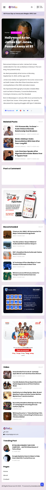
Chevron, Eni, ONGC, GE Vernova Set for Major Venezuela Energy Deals (27, 232)
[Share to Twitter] (17, 110)
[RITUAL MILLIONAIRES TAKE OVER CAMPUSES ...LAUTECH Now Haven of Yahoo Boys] (6, 448)
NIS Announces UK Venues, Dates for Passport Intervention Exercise (26, 274)
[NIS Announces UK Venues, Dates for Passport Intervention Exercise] (7, 276)
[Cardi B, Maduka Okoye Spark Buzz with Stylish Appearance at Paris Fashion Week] (7, 385)
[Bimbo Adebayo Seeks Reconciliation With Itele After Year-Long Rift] (8, 143)
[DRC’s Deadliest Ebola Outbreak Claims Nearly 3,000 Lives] (7, 255)
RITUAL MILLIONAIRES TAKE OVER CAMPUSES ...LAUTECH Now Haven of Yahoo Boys (25, 447)
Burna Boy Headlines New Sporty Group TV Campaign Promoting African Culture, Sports (27, 404)
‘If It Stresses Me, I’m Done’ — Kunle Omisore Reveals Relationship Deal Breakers (27, 128)
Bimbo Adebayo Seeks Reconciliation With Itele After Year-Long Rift (27, 141)
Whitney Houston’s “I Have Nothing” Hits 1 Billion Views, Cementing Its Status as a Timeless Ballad (27, 415)
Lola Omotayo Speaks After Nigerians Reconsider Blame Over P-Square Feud (28, 153)
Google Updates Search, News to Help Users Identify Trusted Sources (26, 457)
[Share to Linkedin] (24, 110)
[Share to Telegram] (27, 110)
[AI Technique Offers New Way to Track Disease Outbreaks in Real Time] (7, 266)
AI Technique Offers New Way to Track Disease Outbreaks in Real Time (27, 263)
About (5, 475)
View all (40, 121)
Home (7, 32)
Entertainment (16, 33)
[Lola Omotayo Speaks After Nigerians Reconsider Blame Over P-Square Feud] (8, 155)
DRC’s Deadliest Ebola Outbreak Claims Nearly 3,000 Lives (27, 253)
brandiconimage (37, 486)
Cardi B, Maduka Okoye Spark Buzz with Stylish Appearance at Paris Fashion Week (27, 384)
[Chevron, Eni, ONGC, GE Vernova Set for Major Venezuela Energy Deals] (7, 235)
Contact (6, 479)
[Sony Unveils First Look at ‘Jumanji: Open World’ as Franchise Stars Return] (7, 375)
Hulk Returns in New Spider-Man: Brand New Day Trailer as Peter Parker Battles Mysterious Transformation (27, 394)
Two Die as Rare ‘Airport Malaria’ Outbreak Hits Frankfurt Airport (25, 243)
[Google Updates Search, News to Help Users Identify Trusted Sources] (6, 458)
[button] (31, 111)
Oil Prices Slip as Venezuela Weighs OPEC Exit (19, 14)
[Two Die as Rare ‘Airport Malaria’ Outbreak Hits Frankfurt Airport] (7, 245)
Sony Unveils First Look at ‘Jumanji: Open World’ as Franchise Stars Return (27, 373)
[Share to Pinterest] (20, 110)
